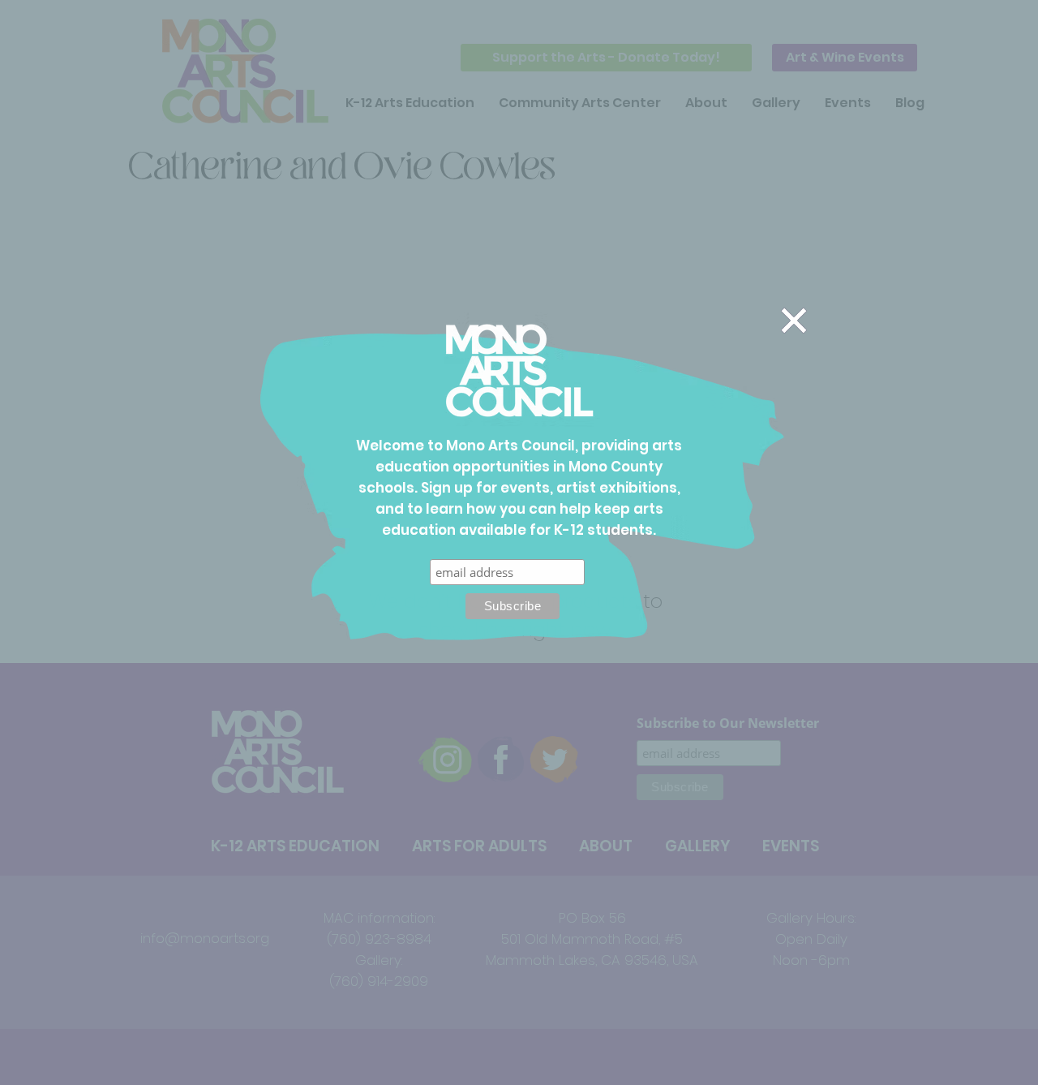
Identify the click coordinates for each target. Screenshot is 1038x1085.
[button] (794, 321)
